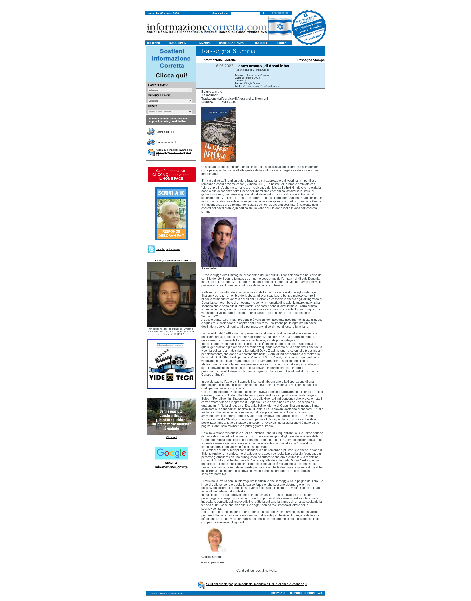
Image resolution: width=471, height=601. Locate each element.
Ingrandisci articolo (166, 142)
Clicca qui (171, 437)
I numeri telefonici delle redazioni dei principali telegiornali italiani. (168, 120)
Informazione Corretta (219, 60)
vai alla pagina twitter (168, 249)
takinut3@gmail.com (212, 562)
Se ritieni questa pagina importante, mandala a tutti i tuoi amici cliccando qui (256, 584)
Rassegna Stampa (311, 60)
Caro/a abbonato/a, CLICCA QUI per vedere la (171, 174)
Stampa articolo (165, 131)
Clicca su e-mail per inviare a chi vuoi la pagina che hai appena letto (174, 152)
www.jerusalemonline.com (167, 593)
